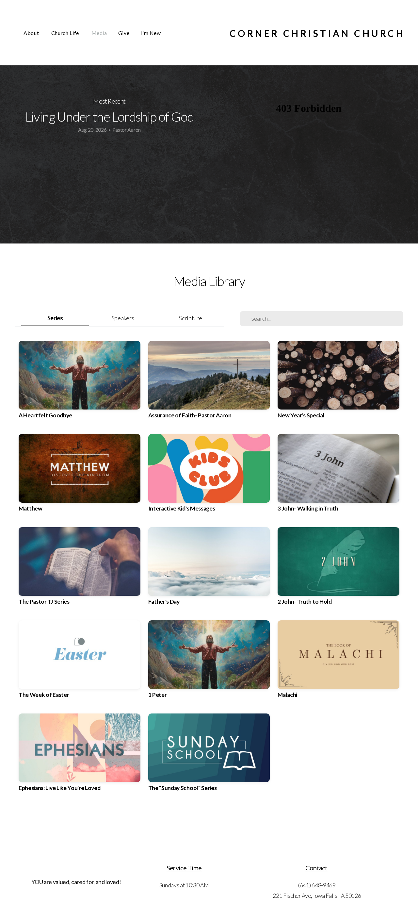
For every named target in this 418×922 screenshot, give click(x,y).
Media (99, 33)
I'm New (150, 33)
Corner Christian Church (317, 33)
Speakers (123, 318)
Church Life (65, 33)
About (32, 33)
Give (124, 33)
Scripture (190, 318)
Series (55, 318)
